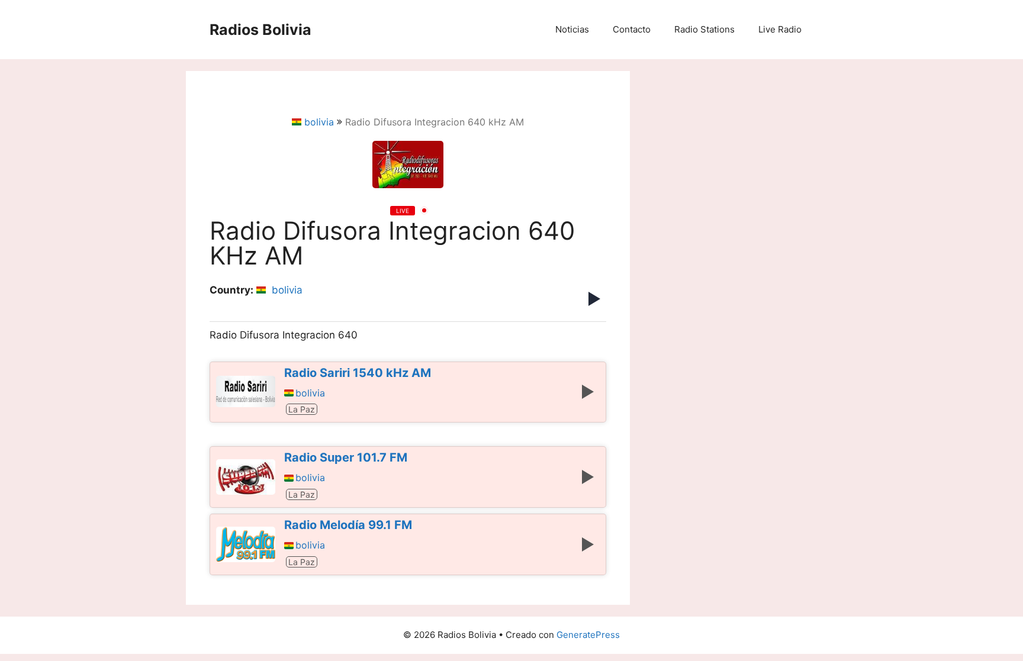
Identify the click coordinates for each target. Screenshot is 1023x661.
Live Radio (780, 29)
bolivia (319, 122)
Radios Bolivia (260, 29)
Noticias (572, 29)
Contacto (632, 29)
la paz (301, 409)
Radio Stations (704, 29)
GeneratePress (588, 634)
